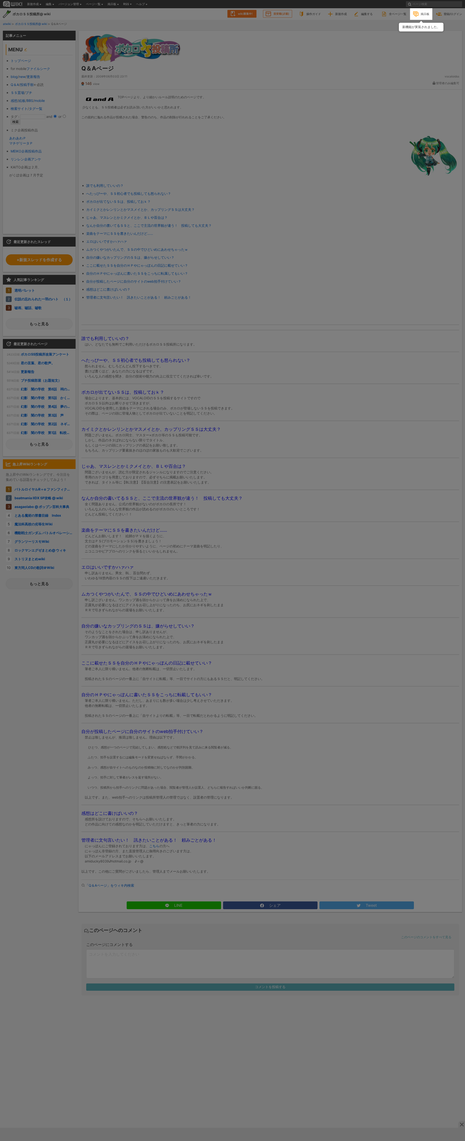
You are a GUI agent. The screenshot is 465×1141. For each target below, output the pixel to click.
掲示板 (425, 14)
